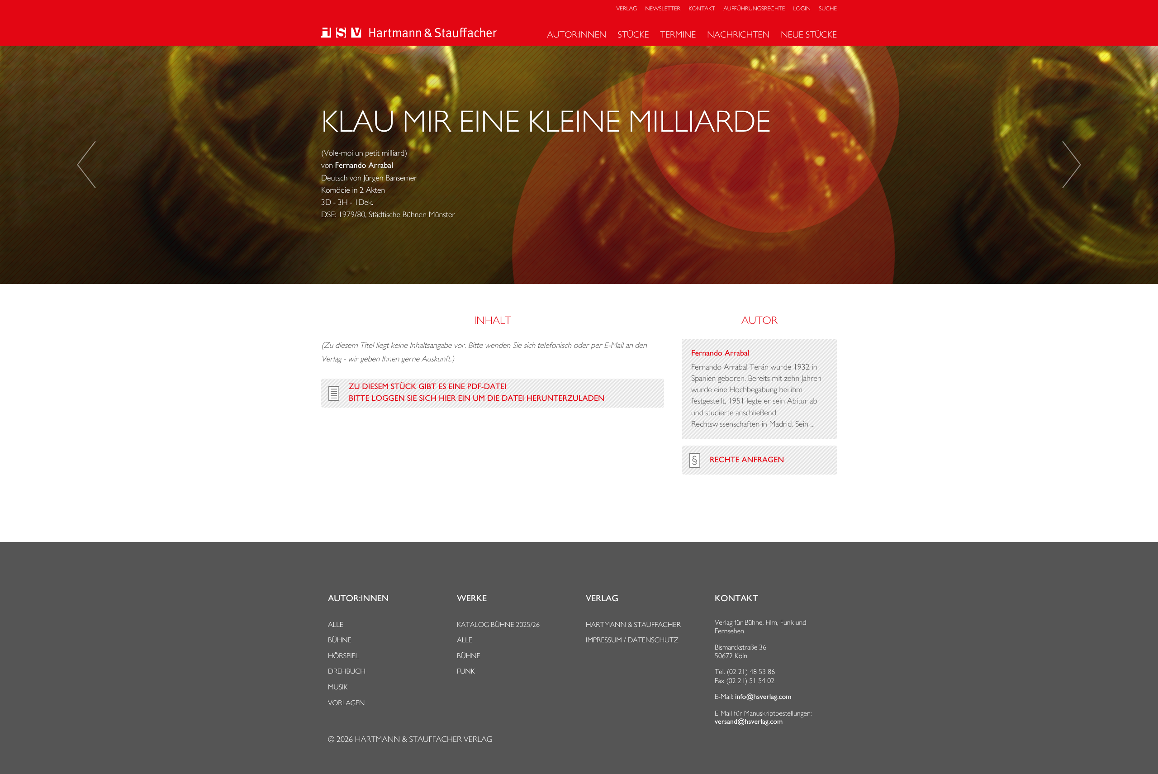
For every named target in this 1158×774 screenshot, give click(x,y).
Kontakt (701, 8)
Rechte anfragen (747, 460)
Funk (466, 671)
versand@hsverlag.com (749, 721)
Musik (337, 687)
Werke (472, 598)
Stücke (633, 34)
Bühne (339, 640)
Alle (335, 624)
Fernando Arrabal (364, 166)
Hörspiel (343, 655)
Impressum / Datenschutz (632, 640)
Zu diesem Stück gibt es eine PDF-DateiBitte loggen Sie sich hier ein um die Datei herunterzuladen (476, 393)
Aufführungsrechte (754, 8)
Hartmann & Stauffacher (633, 624)
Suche (828, 8)
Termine (678, 34)
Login (802, 8)
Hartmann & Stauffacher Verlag (423, 739)
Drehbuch (346, 671)
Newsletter (663, 8)
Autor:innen (576, 34)
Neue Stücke (809, 34)
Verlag (627, 8)
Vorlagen (346, 702)
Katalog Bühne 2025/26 (498, 624)
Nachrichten (738, 34)
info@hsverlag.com (763, 696)
